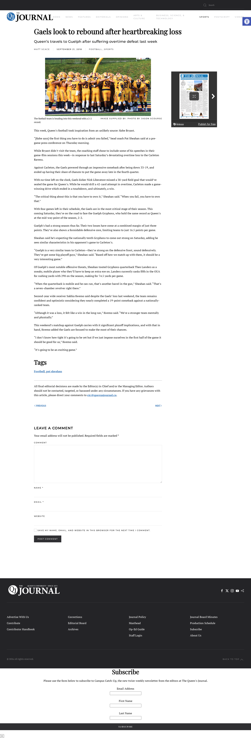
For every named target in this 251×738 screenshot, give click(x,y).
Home (56, 17)
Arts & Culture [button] (139, 17)
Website (39, 516)
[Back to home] (30, 17)
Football (95, 49)
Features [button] (84, 17)
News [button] (69, 17)
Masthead (135, 623)
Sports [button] (204, 17)
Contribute (13, 623)
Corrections (75, 617)
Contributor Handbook (21, 629)
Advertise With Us (18, 617)
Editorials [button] (103, 17)
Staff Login (135, 635)
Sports (109, 49)
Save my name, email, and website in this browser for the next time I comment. (94, 530)
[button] (246, 21)
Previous (41, 405)
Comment (40, 442)
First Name (125, 701)
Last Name (125, 713)
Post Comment (48, 539)
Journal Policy (137, 617)
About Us (195, 635)
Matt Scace (42, 49)
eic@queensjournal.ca (101, 395)
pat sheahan (54, 371)
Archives (73, 629)
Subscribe (196, 629)
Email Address (125, 688)
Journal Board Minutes (204, 617)
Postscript (222, 17)
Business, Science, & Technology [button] (170, 17)
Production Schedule (202, 623)
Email (39, 502)
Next (157, 405)
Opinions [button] (122, 17)
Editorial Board (77, 623)
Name (38, 488)
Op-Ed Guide (137, 629)
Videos (239, 17)
